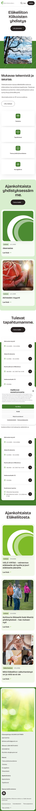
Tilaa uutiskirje (6, 807)
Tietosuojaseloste (28, 803)
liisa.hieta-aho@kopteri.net (9, 752)
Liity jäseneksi (17, 28)
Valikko (31, 3)
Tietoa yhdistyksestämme (9, 761)
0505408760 (5, 749)
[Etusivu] (7, 3)
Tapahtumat (5, 782)
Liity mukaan (8, 103)
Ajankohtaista (6, 779)
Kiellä (18, 411)
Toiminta (4, 764)
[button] (33, 391)
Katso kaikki (17, 202)
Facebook (4, 793)
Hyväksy (18, 406)
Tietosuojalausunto (22, 420)
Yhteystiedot (5, 771)
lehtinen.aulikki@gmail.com (10, 741)
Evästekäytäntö (11, 420)
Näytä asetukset (18, 416)
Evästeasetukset (6, 803)
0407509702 (5, 738)
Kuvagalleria (5, 768)
